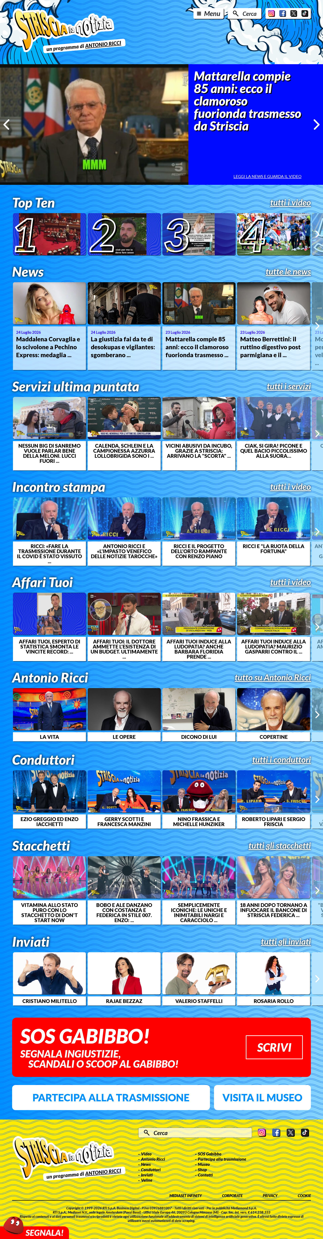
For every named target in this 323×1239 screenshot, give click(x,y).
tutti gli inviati (286, 941)
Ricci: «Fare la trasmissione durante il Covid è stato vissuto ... (49, 554)
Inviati (147, 1174)
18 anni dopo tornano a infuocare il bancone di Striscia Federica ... (273, 910)
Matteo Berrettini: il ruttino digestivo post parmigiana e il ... (270, 347)
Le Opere (124, 736)
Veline (146, 1180)
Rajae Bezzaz (124, 1000)
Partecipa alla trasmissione (110, 1097)
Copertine (274, 736)
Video (146, 1153)
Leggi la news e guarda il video (267, 176)
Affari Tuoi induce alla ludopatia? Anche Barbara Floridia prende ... (199, 649)
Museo (204, 1164)
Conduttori (151, 1169)
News (146, 1164)
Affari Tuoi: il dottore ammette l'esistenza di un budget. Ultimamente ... (124, 649)
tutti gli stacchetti (279, 845)
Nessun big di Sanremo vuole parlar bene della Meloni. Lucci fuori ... (49, 453)
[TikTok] (304, 13)
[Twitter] (293, 13)
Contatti (205, 1174)
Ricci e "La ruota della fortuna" (273, 549)
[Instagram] (271, 13)
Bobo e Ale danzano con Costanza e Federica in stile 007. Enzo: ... (124, 912)
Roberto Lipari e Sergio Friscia (273, 821)
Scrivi (274, 1047)
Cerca (250, 13)
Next (317, 124)
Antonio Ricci (153, 1158)
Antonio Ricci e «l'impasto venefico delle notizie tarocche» (124, 551)
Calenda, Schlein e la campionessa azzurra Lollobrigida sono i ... (124, 450)
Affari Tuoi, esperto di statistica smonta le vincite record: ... (49, 646)
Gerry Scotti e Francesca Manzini (124, 821)
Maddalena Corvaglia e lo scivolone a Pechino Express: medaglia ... (48, 347)
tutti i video (290, 202)
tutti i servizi (289, 386)
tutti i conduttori (281, 759)
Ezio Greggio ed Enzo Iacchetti (49, 821)
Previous (6, 124)
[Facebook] (282, 13)
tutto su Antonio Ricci (273, 677)
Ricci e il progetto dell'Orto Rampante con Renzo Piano (199, 551)
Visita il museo (262, 1097)
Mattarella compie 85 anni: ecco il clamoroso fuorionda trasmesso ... (197, 347)
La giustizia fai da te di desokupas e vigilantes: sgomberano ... (123, 347)
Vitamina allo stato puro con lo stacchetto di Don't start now (49, 912)
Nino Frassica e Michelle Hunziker (199, 821)
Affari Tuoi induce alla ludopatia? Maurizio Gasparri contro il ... (273, 646)
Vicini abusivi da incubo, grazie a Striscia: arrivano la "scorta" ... (199, 450)
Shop (202, 1169)
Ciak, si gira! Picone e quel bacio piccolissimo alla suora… (273, 450)
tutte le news (288, 271)
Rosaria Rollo (274, 1000)
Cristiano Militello (49, 1000)
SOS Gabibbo (209, 1153)
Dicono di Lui (199, 736)
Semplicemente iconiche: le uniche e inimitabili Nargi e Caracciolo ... (199, 912)
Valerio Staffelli (199, 1000)
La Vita (49, 736)
